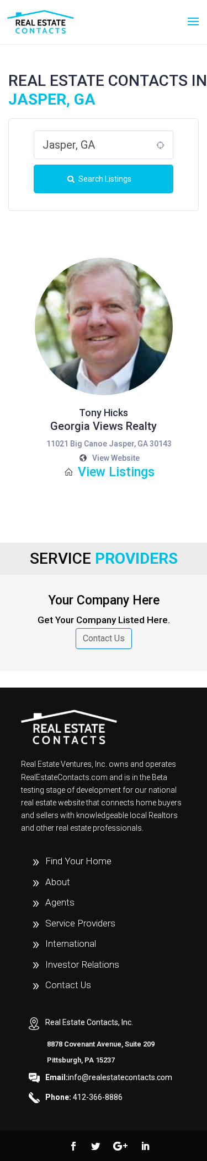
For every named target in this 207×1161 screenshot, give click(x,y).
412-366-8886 (84, 1097)
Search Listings (104, 179)
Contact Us (104, 638)
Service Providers (80, 923)
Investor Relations (82, 964)
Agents (60, 902)
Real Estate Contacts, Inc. (89, 1022)
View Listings (116, 472)
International (70, 943)
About (57, 881)
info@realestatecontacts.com (108, 1077)
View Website (116, 458)
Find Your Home (78, 860)
